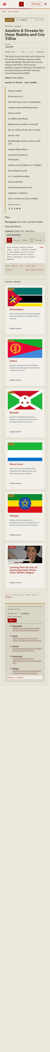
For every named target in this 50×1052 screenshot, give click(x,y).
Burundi (14, 412)
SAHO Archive (13, 11)
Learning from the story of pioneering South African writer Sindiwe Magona (23, 570)
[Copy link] (20, 208)
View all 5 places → (16, 677)
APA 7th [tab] (9, 240)
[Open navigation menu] (45, 4)
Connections (11, 52)
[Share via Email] (17, 208)
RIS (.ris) (31, 266)
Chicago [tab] (39, 240)
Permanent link (42, 52)
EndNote (9, 270)
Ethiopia (14, 516)
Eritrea (13, 361)
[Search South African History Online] (21, 4)
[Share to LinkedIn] (14, 208)
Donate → (9, 597)
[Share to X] (12, 208)
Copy (41, 247)
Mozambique (17, 309)
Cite (27, 52)
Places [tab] (12, 620)
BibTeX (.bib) (17, 266)
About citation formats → (35, 270)
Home (3, 11)
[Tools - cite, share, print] (27, 4)
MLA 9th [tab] (31, 240)
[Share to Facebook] (9, 208)
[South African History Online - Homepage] (4, 4)
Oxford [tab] (25, 240)
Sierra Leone (16, 464)
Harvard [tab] (17, 240)
